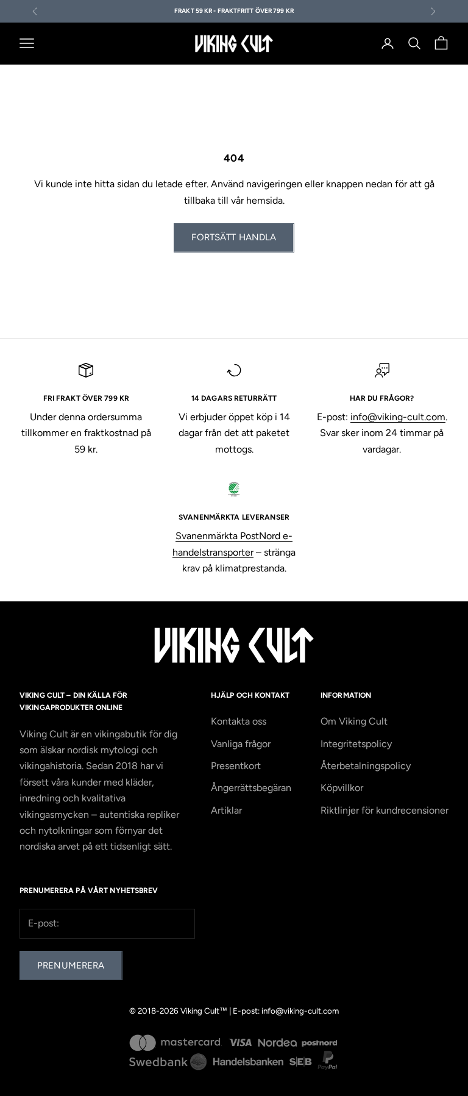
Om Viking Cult (354, 721)
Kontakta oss (238, 721)
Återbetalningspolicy (366, 766)
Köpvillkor (342, 787)
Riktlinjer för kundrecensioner (384, 810)
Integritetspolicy (356, 744)
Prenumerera (71, 965)
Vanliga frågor (241, 744)
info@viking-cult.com (397, 417)
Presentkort (236, 766)
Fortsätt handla (233, 237)
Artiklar (226, 810)
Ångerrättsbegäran (251, 787)
